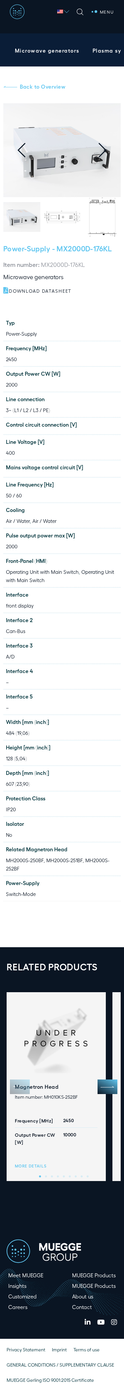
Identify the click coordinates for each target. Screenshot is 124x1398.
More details (31, 1166)
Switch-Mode (21, 894)
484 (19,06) (17, 733)
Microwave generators (47, 50)
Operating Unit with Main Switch (42, 572)
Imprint (59, 1349)
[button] (107, 150)
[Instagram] (114, 1322)
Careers (17, 1307)
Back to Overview (42, 86)
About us (82, 1296)
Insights (17, 1286)
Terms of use (86, 1349)
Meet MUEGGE (25, 1275)
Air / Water (18, 521)
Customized (22, 1296)
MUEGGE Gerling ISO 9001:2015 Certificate (50, 1380)
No (9, 835)
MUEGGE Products (94, 1275)
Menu (107, 11)
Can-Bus (15, 631)
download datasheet (40, 291)
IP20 (11, 809)
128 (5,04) (16, 758)
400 (10, 453)
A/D (10, 656)
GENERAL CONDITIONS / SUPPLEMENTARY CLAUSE (60, 1365)
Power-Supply (26, 248)
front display (20, 606)
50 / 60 (14, 495)
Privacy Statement (26, 1349)
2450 (11, 359)
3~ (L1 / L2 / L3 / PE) (28, 410)
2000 (12, 385)
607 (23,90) (18, 784)
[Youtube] (101, 1322)
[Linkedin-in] (87, 1322)
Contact (82, 1307)
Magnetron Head (37, 1086)
